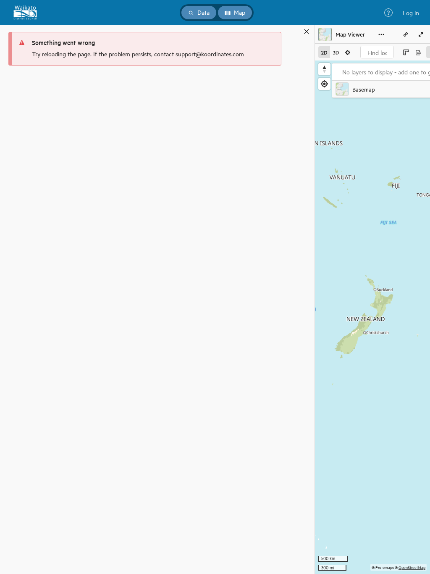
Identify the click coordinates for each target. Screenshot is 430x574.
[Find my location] (324, 84)
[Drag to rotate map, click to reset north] (324, 69)
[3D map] (336, 52)
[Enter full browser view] (421, 34)
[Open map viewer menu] (381, 34)
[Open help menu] (388, 12)
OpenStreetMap (412, 567)
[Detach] (294, 31)
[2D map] (324, 52)
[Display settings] (348, 52)
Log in (411, 12)
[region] (372, 317)
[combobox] (377, 52)
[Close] (306, 31)
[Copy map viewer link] (406, 34)
